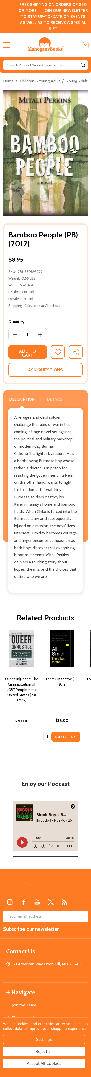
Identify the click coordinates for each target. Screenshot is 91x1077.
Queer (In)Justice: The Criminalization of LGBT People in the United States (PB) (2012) (21, 689)
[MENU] (6, 45)
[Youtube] (37, 901)
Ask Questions (45, 370)
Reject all (44, 1051)
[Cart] (85, 45)
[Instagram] (10, 901)
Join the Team (24, 1005)
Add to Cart (27, 353)
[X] (51, 901)
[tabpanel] (22, 687)
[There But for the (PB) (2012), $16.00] (61, 648)
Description (22, 399)
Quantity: (17, 321)
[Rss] (64, 901)
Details (54, 399)
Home (8, 81)
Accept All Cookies (44, 1063)
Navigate (23, 992)
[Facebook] (23, 901)
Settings (44, 1039)
